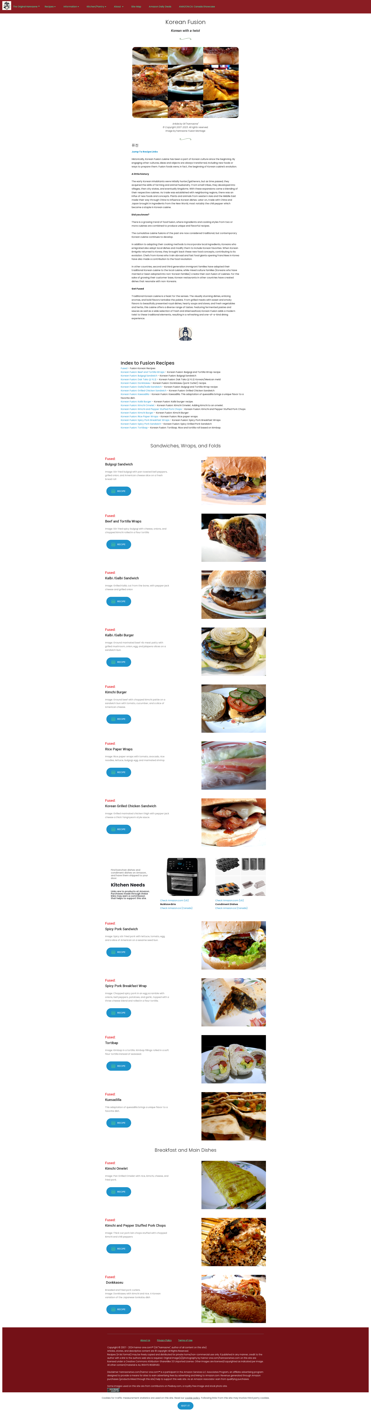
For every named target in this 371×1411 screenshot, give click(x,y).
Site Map (136, 6)
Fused (124, 368)
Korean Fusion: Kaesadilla (135, 394)
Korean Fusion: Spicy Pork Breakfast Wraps (145, 420)
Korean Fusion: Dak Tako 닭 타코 (139, 379)
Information (70, 6)
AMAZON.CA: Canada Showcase (197, 6)
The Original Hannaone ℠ (27, 6)
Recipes (49, 6)
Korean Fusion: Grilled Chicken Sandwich (143, 390)
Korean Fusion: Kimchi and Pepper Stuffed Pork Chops (151, 409)
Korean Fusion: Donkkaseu (135, 383)
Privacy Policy (164, 1340)
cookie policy (192, 1398)
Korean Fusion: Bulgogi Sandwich (139, 375)
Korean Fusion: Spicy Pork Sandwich (141, 424)
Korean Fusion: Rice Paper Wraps (139, 416)
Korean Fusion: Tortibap (134, 427)
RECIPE (121, 491)
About (117, 6)
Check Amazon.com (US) (174, 900)
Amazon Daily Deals (160, 6)
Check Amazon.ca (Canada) (176, 908)
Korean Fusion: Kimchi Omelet (137, 405)
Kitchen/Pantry (95, 6)
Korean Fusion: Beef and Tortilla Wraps (142, 372)
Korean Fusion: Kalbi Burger (136, 401)
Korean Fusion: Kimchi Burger (137, 412)
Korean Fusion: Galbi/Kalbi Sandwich (141, 386)
